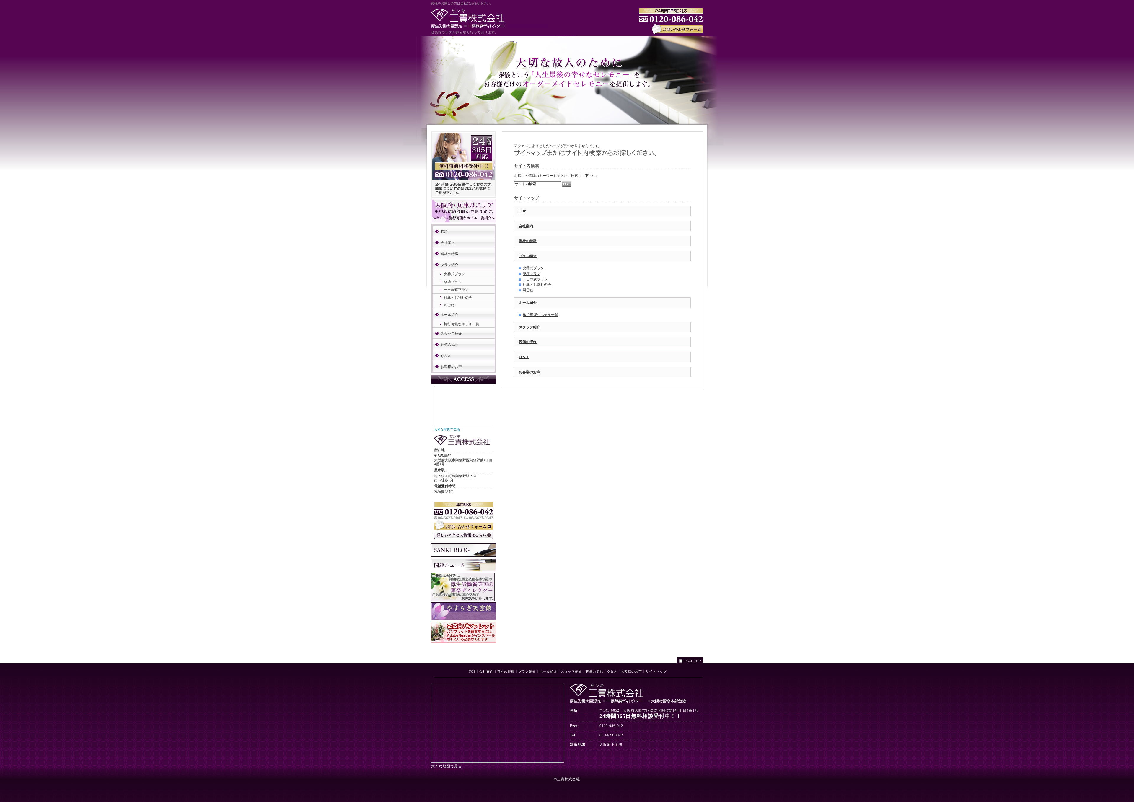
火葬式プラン (533, 268)
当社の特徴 (528, 241)
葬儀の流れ (528, 342)
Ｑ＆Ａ (524, 357)
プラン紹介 (528, 256)
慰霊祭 (528, 290)
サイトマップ (656, 671)
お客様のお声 (529, 372)
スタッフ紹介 (529, 327)
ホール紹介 (528, 303)
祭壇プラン (531, 274)
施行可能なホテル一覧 (540, 315)
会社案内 (526, 226)
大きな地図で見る (447, 429)
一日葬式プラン (535, 279)
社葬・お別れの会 (537, 285)
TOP (522, 211)
